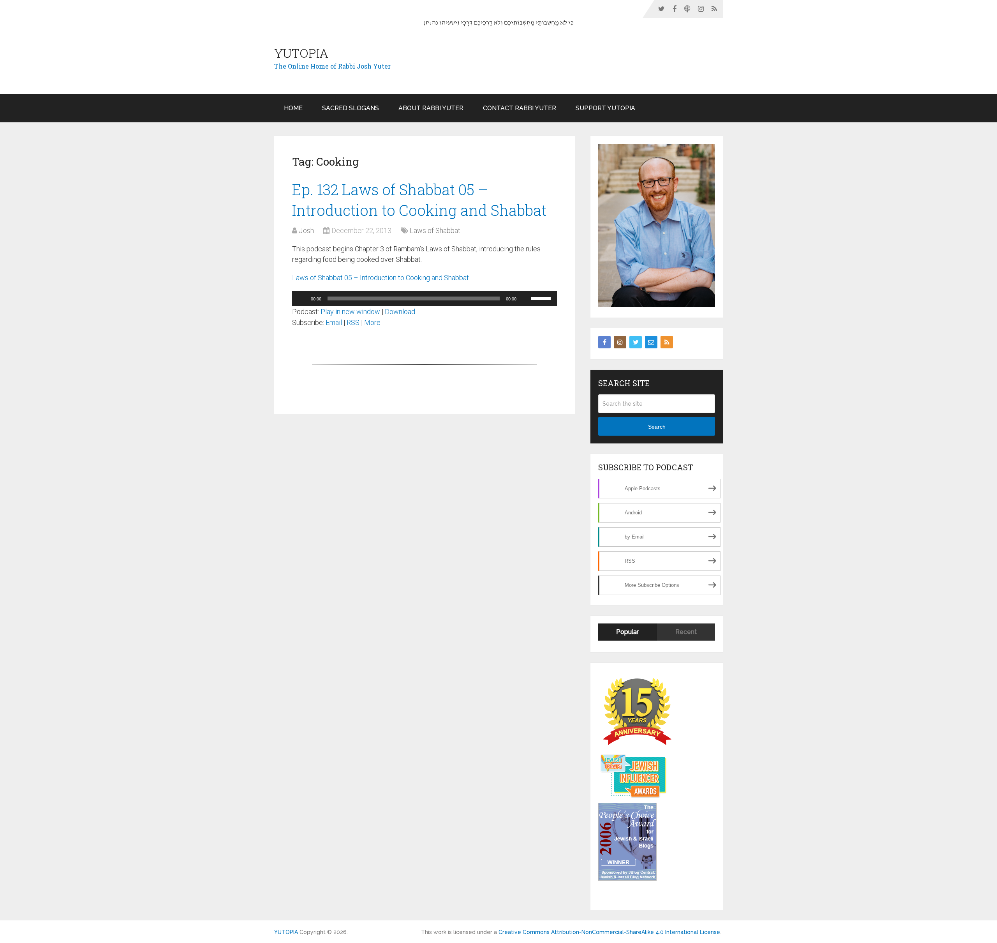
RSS (353, 322)
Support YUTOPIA (605, 108)
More (372, 322)
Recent (686, 632)
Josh (306, 230)
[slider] (542, 298)
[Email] (651, 342)
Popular (627, 632)
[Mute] (525, 298)
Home (293, 108)
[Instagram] (620, 342)
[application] (424, 298)
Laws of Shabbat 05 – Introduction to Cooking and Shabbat (380, 278)
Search (657, 427)
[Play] (302, 298)
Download (400, 311)
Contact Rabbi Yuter (519, 108)
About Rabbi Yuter (430, 108)
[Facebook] (604, 342)
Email (334, 322)
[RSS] (667, 342)
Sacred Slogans (350, 108)
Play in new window (350, 311)
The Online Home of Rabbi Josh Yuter (332, 66)
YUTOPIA (301, 53)
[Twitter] (635, 342)
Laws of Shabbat (435, 230)
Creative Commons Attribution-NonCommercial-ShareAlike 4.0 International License (609, 932)
